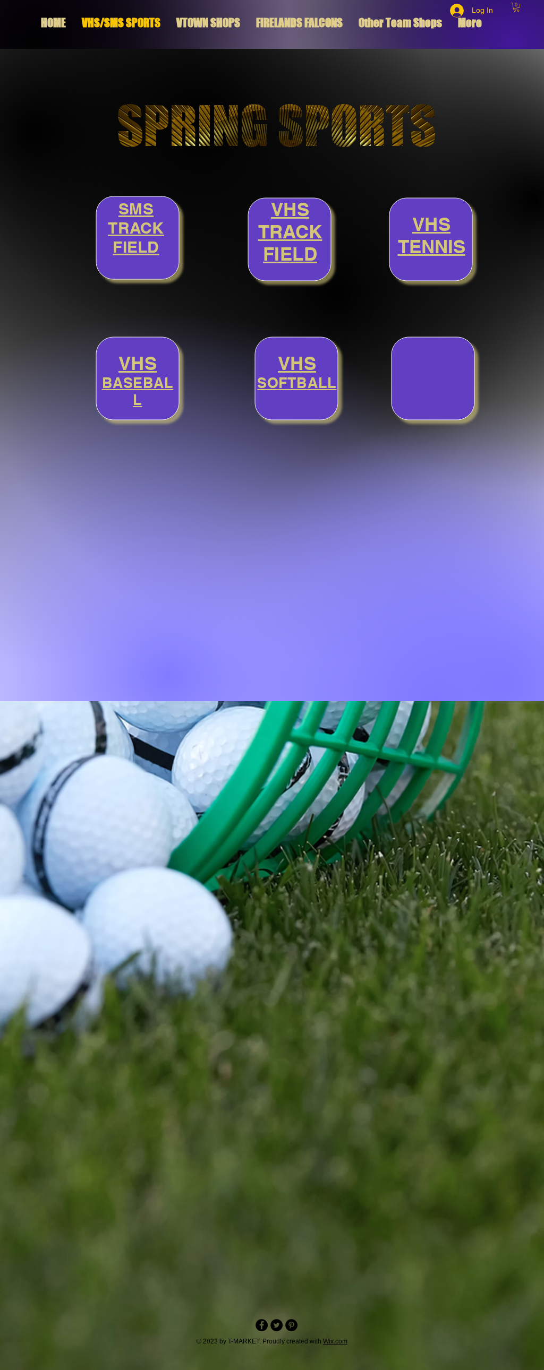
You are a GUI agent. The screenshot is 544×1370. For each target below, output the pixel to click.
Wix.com (335, 1341)
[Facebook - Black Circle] (262, 1325)
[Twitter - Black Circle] (276, 1325)
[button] (516, 7)
